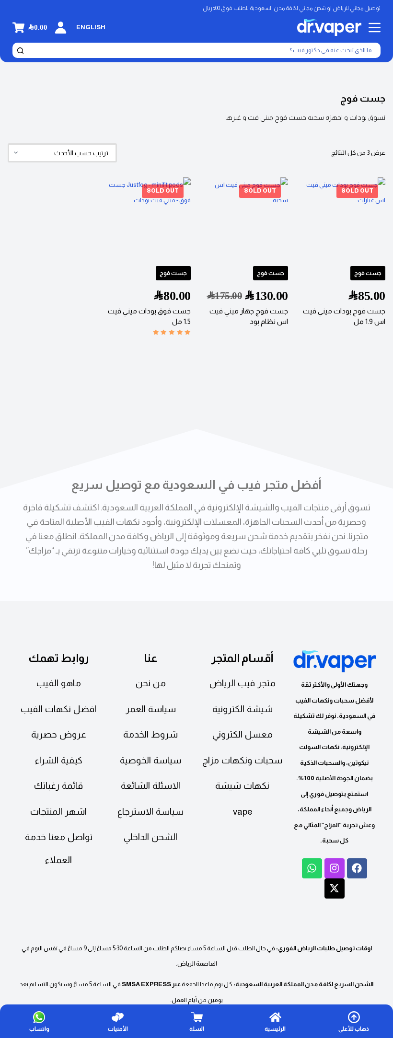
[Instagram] (334, 868)
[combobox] (202, 50)
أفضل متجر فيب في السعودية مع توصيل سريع (196, 484)
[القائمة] (375, 28)
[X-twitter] (334, 888)
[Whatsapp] (312, 868)
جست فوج (367, 273)
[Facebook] (357, 868)
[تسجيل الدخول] (61, 28)
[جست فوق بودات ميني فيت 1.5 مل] (147, 220)
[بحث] (20, 50)
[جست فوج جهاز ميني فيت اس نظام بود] (245, 220)
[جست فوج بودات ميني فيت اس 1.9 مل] (342, 220)
